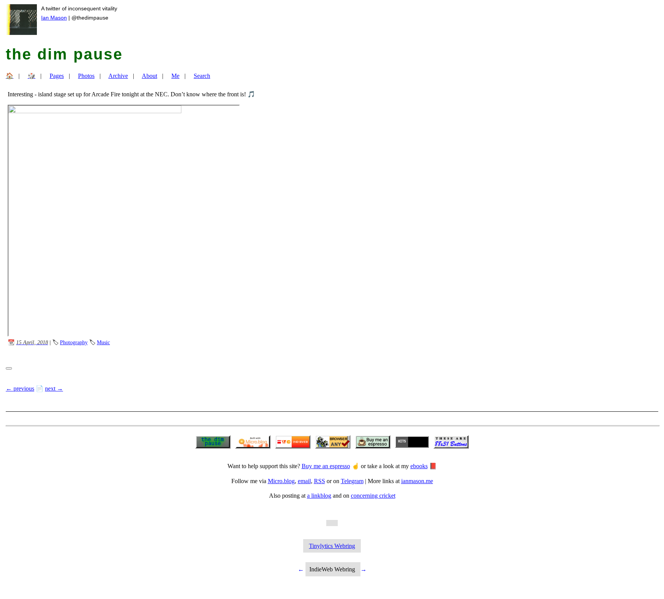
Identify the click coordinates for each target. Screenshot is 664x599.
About (149, 76)
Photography (74, 342)
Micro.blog (281, 481)
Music (103, 342)
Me (175, 76)
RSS (319, 481)
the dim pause (64, 54)
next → (54, 388)
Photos (86, 76)
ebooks (419, 466)
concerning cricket (373, 495)
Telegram (352, 481)
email (304, 481)
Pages (57, 76)
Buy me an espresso (326, 466)
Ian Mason (54, 18)
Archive (118, 76)
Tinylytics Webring (332, 546)
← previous (20, 388)
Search (202, 76)
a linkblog (319, 495)
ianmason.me (417, 481)
